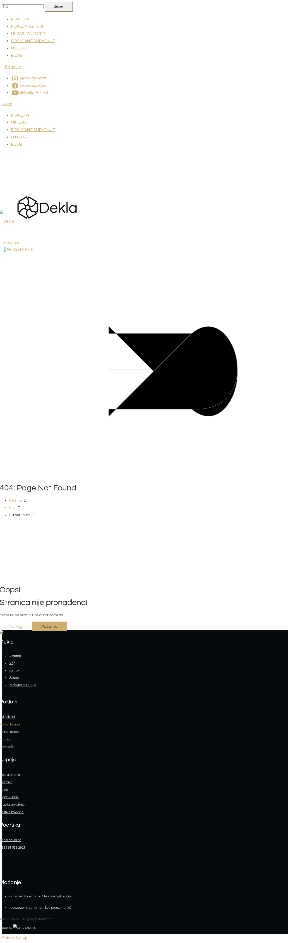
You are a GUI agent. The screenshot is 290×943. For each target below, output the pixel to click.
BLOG (16, 55)
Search (58, 6)
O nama (15, 656)
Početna (15, 500)
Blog (12, 507)
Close (7, 104)
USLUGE (19, 48)
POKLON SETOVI (27, 26)
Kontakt (15, 670)
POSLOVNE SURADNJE (33, 41)
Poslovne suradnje (22, 685)
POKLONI (20, 19)
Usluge (14, 677)
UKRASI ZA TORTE (28, 34)
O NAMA (19, 137)
